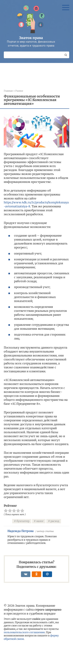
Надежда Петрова (20, 531)
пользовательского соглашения (24, 632)
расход (55, 521)
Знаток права (31, 38)
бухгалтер (22, 521)
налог (40, 521)
